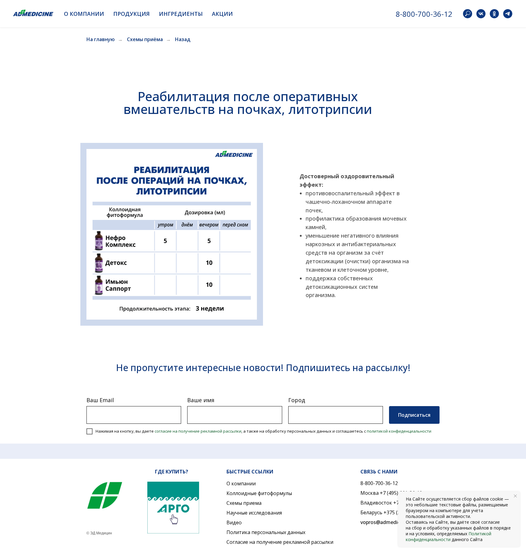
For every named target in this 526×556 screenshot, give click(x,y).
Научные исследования (254, 512)
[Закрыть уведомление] (515, 496)
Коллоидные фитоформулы (259, 493)
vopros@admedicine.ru (386, 522)
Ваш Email (100, 400)
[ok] (494, 13)
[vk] (481, 13)
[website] (467, 13)
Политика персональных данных (265, 532)
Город (296, 400)
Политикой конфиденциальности (448, 536)
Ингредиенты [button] (181, 13)
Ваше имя (200, 400)
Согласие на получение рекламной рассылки (279, 542)
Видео (234, 522)
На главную (100, 39)
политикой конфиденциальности (399, 431)
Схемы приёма (145, 39)
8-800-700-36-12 (424, 14)
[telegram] (507, 13)
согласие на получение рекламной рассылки (198, 431)
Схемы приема (243, 503)
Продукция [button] (131, 13)
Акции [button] (222, 13)
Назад (182, 39)
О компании (241, 483)
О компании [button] (84, 13)
